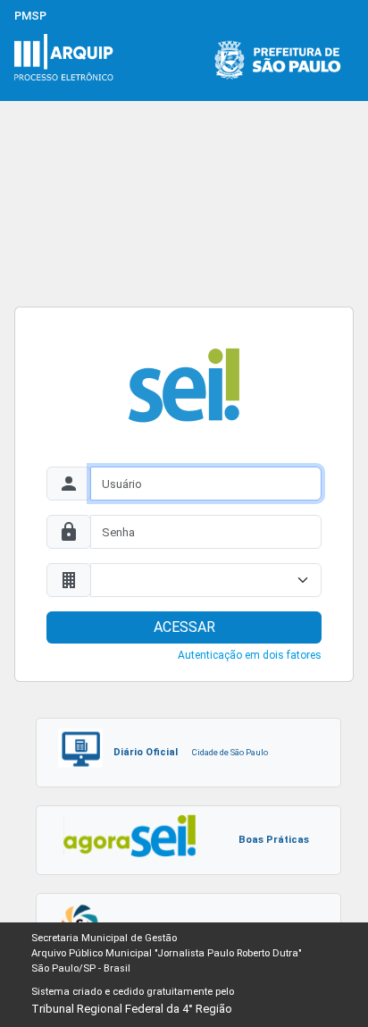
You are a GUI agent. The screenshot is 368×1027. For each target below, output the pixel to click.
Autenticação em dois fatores (250, 655)
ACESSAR (184, 627)
